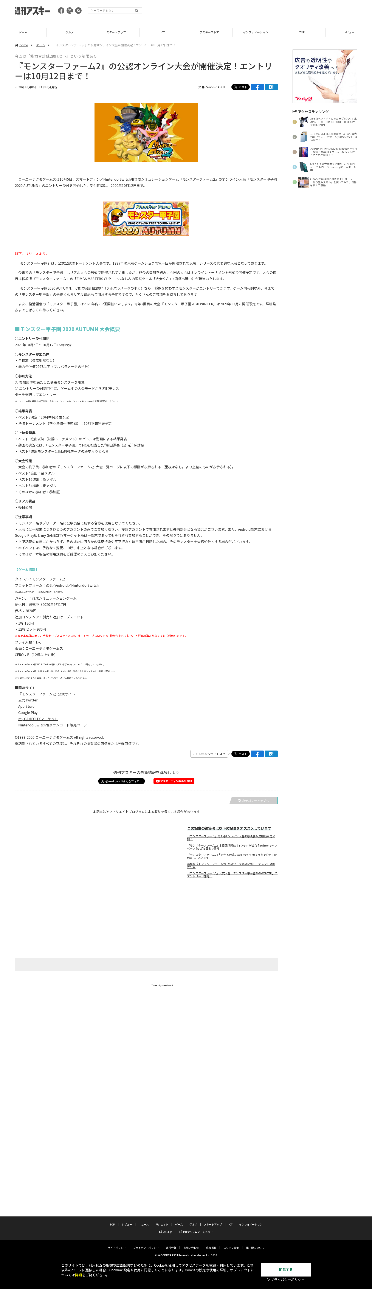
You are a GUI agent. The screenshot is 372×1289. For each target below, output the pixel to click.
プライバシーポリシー (146, 1247)
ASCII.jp (167, 1231)
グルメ (69, 32)
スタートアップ (116, 32)
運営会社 (171, 1247)
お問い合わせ (191, 1247)
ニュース (144, 1224)
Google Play (27, 712)
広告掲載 (211, 1247)
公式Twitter (27, 700)
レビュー (348, 32)
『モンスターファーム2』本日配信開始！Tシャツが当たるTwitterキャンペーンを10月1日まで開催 (232, 847)
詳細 (78, 1275)
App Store (26, 706)
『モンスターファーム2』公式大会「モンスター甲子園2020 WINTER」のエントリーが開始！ (232, 875)
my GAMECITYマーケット (38, 718)
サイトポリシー (117, 1247)
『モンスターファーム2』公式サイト (46, 693)
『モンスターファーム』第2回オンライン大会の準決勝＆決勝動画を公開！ (231, 838)
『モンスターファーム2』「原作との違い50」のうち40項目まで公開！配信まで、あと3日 (232, 856)
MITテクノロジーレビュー (198, 1231)
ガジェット (161, 1224)
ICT (163, 32)
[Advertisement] (278, 12)
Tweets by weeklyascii (163, 985)
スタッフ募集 (231, 1247)
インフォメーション (255, 32)
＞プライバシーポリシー (286, 1280)
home (23, 45)
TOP (302, 32)
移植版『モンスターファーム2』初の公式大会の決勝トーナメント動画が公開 (231, 865)
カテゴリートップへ (255, 800)
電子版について (255, 1247)
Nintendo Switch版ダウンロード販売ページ (52, 724)
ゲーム (23, 32)
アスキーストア (209, 32)
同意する (286, 1270)
